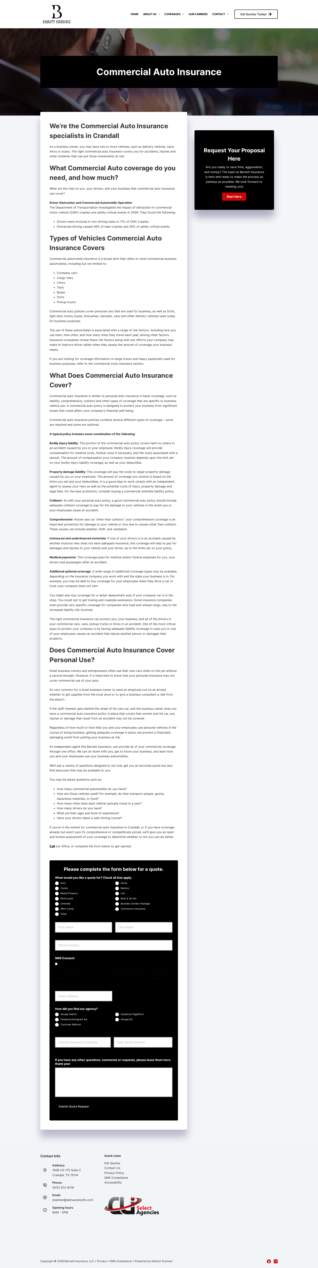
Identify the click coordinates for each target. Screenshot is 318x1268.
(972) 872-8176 (63, 1187)
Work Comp (67, 908)
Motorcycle (67, 898)
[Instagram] (276, 1261)
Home (135, 14)
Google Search (69, 1014)
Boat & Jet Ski (128, 898)
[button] (234, 197)
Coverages (172, 14)
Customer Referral (71, 1024)
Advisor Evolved (161, 1261)
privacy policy (89, 983)
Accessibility (113, 1182)
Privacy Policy (114, 1173)
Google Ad (126, 1019)
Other (64, 914)
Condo (64, 888)
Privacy (102, 1261)
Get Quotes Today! (253, 14)
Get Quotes (112, 1163)
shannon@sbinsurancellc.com (72, 1200)
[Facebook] (269, 1261)
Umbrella (65, 903)
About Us (149, 14)
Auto (63, 883)
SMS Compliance (116, 1177)
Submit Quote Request (74, 1106)
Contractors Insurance (133, 908)
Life (123, 893)
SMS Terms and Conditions (122, 983)
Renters (125, 888)
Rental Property (69, 893)
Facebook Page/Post (132, 1014)
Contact (218, 14)
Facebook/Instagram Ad (74, 1019)
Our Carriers (198, 14)
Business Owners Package (135, 903)
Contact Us (112, 1168)
